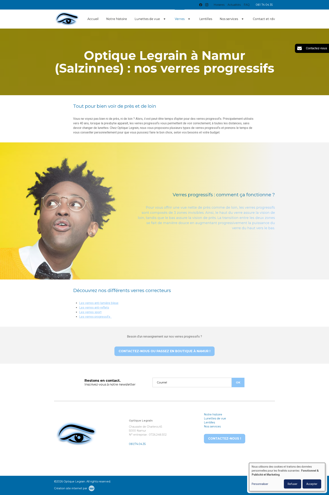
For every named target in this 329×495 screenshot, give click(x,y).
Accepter (311, 483)
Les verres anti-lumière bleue (98, 303)
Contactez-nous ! (224, 438)
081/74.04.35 (137, 444)
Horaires (219, 4)
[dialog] (287, 477)
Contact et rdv (264, 19)
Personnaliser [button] (260, 483)
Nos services (229, 19)
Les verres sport (90, 312)
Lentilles (205, 19)
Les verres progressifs (95, 317)
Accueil (93, 19)
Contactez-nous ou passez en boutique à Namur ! (164, 351)
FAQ (247, 4)
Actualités (234, 4)
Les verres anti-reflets (94, 307)
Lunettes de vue (147, 19)
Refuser (292, 483)
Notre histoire (116, 19)
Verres (179, 19)
